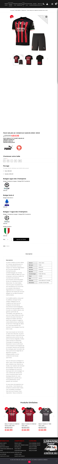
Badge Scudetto (7, 226)
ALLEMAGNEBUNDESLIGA (19, 4)
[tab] (29, 254)
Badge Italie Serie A (8, 197)
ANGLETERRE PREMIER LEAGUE (10, 4)
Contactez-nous (4, 456)
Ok (29, 461)
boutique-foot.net (13, 367)
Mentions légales (4, 447)
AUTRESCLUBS (30, 4)
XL (15, 161)
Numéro (9, 174)
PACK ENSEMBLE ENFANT (34, 445)
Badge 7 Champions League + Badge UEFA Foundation (17, 214)
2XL (20, 161)
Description (29, 254)
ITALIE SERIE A (18, 10)
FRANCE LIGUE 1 (18, 443)
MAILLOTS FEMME (33, 447)
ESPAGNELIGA (15, 4)
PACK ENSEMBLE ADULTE (34, 443)
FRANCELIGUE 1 (6, 4)
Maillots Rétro (33, 448)
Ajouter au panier (21, 239)
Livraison (2, 445)
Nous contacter (17, 393)
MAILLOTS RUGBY (33, 450)
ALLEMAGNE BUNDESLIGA (20, 450)
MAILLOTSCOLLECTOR (39, 4)
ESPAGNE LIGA (17, 447)
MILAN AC (24, 10)
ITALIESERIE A (23, 4)
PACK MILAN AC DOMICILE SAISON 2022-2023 (14, 387)
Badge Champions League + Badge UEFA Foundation (16, 181)
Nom (8, 171)
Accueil (12, 10)
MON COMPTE (3, 443)
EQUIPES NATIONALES (19, 456)
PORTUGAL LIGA (18, 452)
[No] (56, 461)
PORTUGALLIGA (27, 4)
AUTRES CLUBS (17, 454)
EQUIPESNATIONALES (34, 4)
